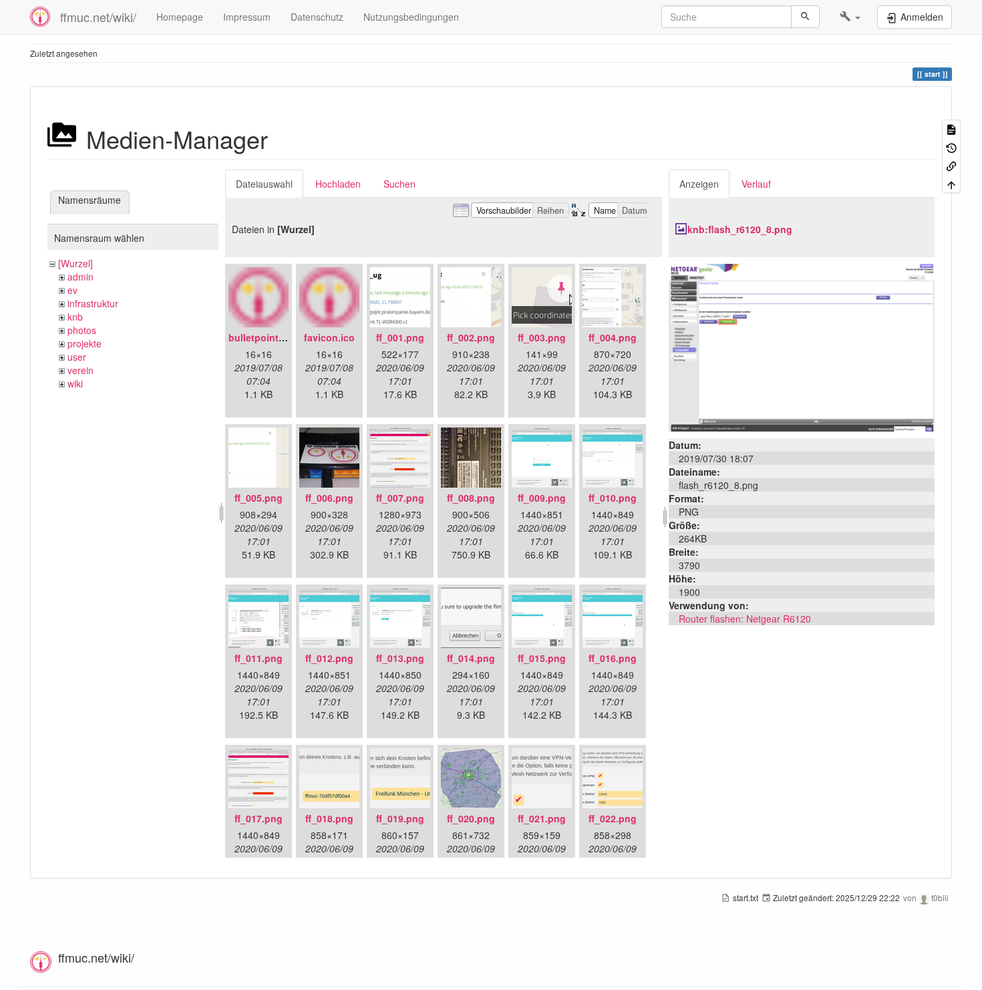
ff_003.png (542, 337)
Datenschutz (317, 16)
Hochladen (338, 183)
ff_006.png (329, 497)
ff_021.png (542, 818)
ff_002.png (471, 337)
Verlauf (756, 183)
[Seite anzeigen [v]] (951, 128)
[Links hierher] (951, 165)
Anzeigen (699, 183)
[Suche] (805, 16)
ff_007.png (400, 497)
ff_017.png (258, 818)
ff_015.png (542, 658)
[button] (850, 16)
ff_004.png (613, 337)
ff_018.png (329, 818)
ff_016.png (613, 658)
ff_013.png (400, 658)
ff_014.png (471, 658)
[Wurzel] (75, 263)
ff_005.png (258, 497)
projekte (84, 343)
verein (80, 370)
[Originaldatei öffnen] (802, 346)
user (76, 356)
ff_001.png (400, 337)
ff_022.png (613, 818)
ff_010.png (613, 497)
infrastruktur (92, 303)
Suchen (399, 183)
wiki (75, 383)
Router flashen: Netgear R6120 (745, 618)
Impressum (247, 16)
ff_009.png (542, 497)
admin (80, 276)
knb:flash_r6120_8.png (739, 229)
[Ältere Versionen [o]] (951, 146)
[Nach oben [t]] (951, 183)
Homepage (179, 16)
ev (72, 290)
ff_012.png (329, 658)
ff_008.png (471, 497)
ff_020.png (471, 818)
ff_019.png (400, 818)
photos (81, 330)
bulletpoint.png (263, 337)
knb (75, 316)
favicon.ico (329, 337)
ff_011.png (258, 658)
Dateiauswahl (264, 183)
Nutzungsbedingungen (411, 16)
